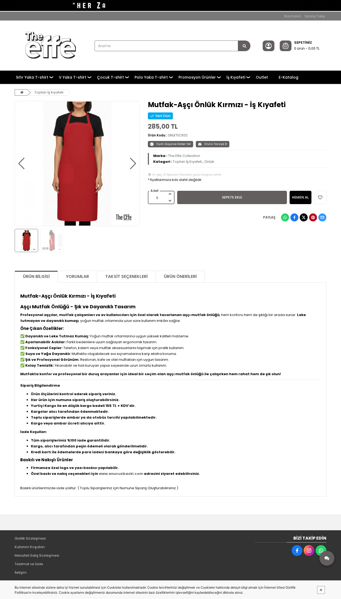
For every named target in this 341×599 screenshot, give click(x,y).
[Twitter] (304, 217)
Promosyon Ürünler (197, 77)
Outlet (262, 77)
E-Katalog (288, 77)
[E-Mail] (322, 217)
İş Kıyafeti (235, 77)
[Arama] (244, 46)
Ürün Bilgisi (36, 276)
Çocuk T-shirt (110, 77)
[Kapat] (321, 590)
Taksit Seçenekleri (126, 276)
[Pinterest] (313, 217)
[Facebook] (294, 217)
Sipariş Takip (315, 16)
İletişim (21, 572)
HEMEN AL (300, 197)
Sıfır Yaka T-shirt (32, 77)
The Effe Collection (184, 155)
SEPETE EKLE (232, 197)
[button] (21, 163)
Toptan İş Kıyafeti (48, 92)
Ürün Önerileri (180, 276)
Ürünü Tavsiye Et (215, 144)
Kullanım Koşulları (30, 546)
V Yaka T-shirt (72, 77)
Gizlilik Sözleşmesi (30, 538)
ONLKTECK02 (178, 135)
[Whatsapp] (285, 217)
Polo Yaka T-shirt (151, 77)
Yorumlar (77, 276)
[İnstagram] (309, 550)
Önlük (209, 161)
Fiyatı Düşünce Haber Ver (173, 144)
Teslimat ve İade (29, 563)
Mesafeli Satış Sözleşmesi (37, 555)
